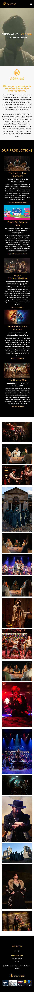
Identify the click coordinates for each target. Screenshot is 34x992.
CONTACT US (17, 946)
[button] (31, 3)
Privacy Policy (17, 958)
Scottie (17, 968)
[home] (9, 3)
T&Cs (17, 961)
